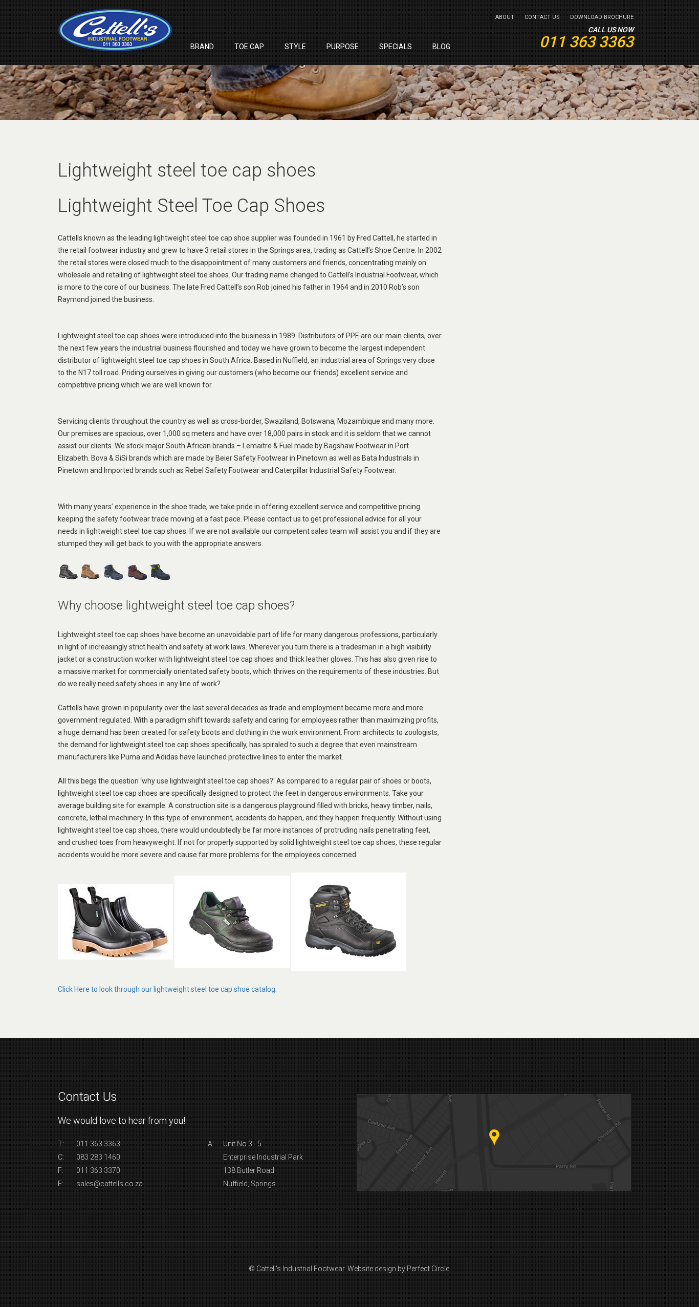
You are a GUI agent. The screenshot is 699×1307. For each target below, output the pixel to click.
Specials (395, 46)
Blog (441, 46)
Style (295, 46)
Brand (202, 46)
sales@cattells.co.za (109, 1184)
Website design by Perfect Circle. (399, 1269)
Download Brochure (602, 17)
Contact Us (542, 17)
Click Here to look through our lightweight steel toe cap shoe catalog (166, 989)
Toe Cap (249, 46)
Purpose (342, 46)
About (504, 17)
